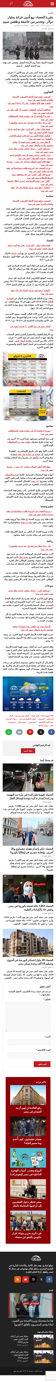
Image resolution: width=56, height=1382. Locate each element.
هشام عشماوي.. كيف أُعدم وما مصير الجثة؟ (27, 1141)
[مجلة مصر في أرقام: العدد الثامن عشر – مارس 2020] (43, 1341)
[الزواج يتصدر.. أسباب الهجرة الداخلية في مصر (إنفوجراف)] (28, 1158)
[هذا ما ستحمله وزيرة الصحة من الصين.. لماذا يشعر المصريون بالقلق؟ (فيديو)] (31, 1305)
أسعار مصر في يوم (22, 715)
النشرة (50, 13)
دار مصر (34, 481)
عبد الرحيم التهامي (21, 25)
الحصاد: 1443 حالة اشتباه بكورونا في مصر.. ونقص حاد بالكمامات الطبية (30, 907)
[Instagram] (33, 1279)
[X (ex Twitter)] (41, 1279)
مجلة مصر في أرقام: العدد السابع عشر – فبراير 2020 (19, 1354)
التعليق (46, 999)
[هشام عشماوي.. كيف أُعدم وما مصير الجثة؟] (28, 1126)
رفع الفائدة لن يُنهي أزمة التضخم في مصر (29, 1109)
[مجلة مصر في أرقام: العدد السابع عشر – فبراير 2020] (43, 1356)
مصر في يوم (18, 1371)
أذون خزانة (16, 253)
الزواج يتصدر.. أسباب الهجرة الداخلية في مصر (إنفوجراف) (26, 1172)
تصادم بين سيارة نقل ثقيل (28, 454)
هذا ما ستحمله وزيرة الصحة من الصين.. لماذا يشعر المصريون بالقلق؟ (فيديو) (32, 1322)
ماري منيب (32, 722)
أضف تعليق (35, 25)
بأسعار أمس (20, 340)
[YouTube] (25, 1279)
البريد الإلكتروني (43, 1049)
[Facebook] (49, 1279)
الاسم (47, 1036)
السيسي (41, 719)
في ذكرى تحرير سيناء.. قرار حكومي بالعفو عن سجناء (27, 1235)
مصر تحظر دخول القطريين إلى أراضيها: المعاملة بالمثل (27, 1203)
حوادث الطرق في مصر (27, 719)
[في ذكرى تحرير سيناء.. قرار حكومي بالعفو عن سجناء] (28, 1220)
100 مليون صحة (47, 715)
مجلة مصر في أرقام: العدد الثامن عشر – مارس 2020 (19, 1339)
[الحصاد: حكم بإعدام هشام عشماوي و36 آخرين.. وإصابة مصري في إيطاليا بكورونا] (28, 832)
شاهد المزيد (28, 750)
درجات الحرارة (11, 719)
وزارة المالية (43, 725)
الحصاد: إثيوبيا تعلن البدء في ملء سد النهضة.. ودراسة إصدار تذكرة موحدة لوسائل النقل (29, 796)
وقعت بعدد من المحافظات (18, 441)
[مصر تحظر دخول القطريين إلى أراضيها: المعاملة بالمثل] (28, 1189)
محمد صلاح (23, 557)
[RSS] (17, 1279)
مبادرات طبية (26, 522)
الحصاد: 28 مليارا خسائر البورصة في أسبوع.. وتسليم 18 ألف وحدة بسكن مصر (29, 961)
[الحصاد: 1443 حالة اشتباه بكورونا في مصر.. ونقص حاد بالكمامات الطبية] (28, 889)
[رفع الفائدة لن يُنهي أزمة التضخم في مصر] (28, 1095)
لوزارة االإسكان (12, 474)
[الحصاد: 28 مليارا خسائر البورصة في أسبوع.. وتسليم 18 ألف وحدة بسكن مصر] (28, 943)
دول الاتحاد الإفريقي (46, 722)
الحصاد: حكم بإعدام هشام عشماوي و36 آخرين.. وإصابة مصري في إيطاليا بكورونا (31, 850)
